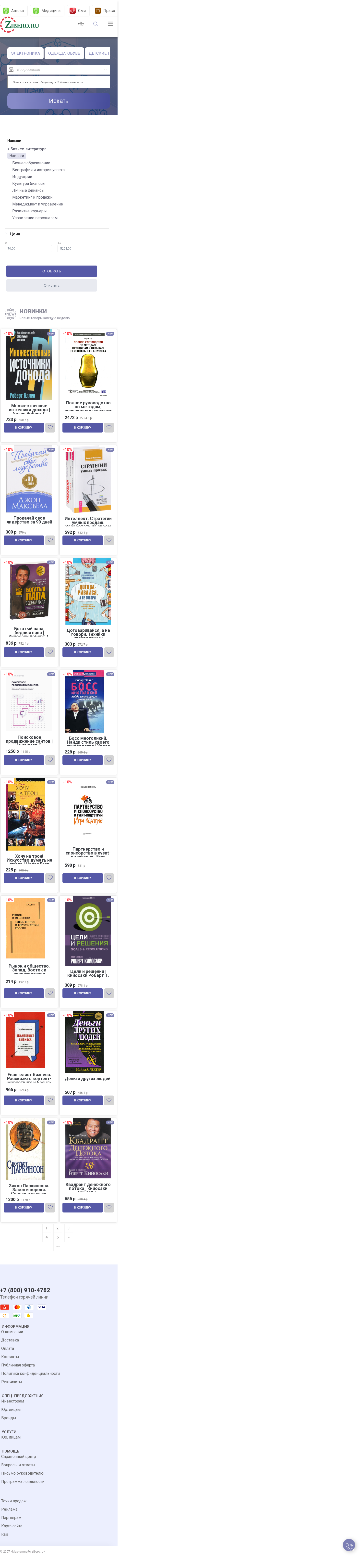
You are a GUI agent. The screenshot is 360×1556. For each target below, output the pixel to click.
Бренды (8, 1418)
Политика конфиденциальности (30, 1373)
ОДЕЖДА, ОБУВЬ (64, 53)
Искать (59, 100)
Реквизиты (11, 1381)
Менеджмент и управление (37, 204)
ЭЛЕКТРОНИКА (25, 53)
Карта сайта (11, 1526)
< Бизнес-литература (27, 149)
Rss (4, 1534)
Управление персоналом (35, 218)
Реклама (9, 1509)
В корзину (23, 427)
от (6, 242)
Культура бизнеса (28, 183)
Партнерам (11, 1517)
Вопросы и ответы (18, 1465)
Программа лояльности (22, 1481)
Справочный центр (18, 1456)
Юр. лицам (11, 1409)
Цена (15, 233)
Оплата (7, 1348)
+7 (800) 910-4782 (25, 1290)
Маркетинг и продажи (32, 197)
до (59, 242)
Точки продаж (14, 1501)
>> (58, 1246)
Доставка (10, 1340)
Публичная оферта (18, 1365)
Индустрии (22, 176)
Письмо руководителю (22, 1473)
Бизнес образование (31, 163)
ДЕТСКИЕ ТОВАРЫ (106, 53)
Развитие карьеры (29, 211)
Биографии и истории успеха (38, 169)
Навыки (16, 155)
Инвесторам (12, 1401)
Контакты (10, 1356)
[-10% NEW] (88, 329)
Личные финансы (28, 190)
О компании (12, 1331)
